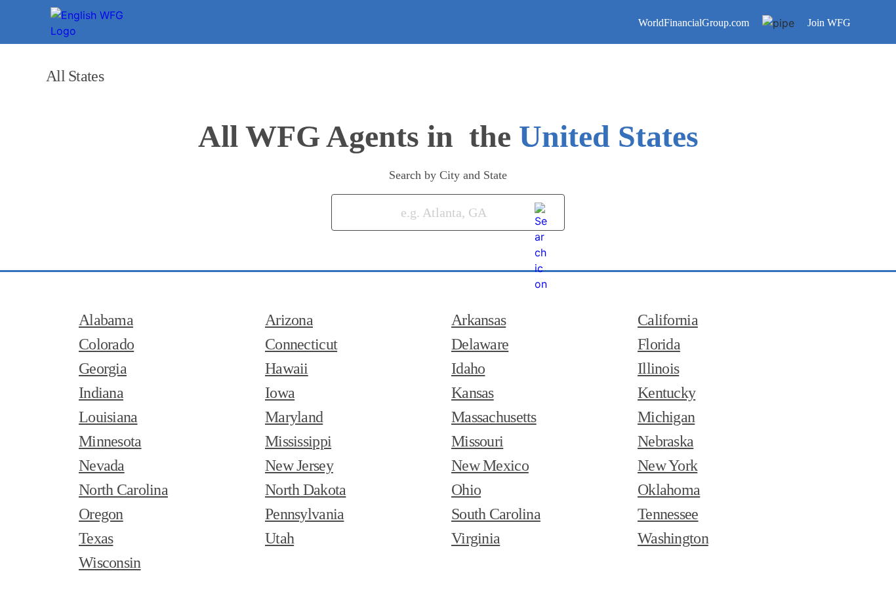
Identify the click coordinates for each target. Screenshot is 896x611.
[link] (542, 210)
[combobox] (428, 212)
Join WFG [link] (829, 22)
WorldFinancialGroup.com (693, 22)
